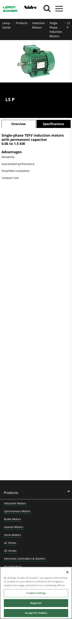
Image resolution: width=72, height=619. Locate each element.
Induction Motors (15, 503)
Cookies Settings (36, 593)
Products (21, 23)
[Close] (67, 572)
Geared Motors (13, 527)
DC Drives (10, 551)
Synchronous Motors (17, 511)
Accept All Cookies (36, 613)
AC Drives (10, 543)
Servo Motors (12, 535)
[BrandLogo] (10, 9)
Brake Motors (12, 519)
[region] (36, 593)
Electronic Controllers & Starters (24, 558)
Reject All (35, 603)
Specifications (53, 124)
